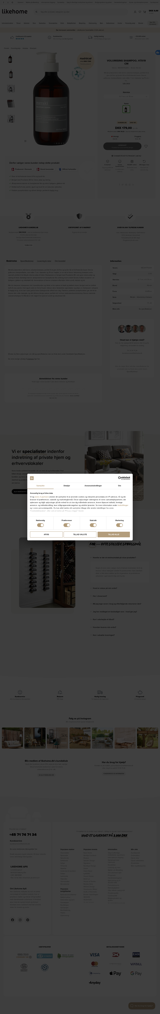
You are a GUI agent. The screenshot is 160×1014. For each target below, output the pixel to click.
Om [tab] (119, 486)
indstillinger (123, 505)
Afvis (46, 534)
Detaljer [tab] (67, 486)
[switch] (66, 525)
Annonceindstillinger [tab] (93, 486)
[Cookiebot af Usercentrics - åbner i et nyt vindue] (120, 478)
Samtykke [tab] (40, 486)
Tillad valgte (80, 534)
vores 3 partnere (42, 497)
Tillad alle (113, 534)
